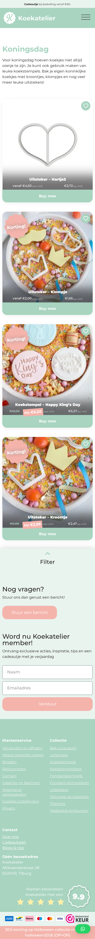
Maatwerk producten (69, 810)
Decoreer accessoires (69, 797)
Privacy (8, 808)
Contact (9, 776)
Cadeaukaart (14, 842)
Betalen (9, 762)
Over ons (10, 837)
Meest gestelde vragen (23, 755)
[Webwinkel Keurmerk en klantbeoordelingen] (77, 922)
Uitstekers (59, 790)
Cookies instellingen (20, 801)
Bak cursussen (63, 748)
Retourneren (14, 769)
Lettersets (59, 755)
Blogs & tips (13, 848)
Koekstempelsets (66, 769)
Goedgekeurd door (47, 4)
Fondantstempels (66, 776)
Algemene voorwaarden (14, 792)
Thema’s (57, 803)
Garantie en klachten (21, 783)
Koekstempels (63, 762)
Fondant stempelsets (69, 783)
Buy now (47, 196)
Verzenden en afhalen (22, 748)
